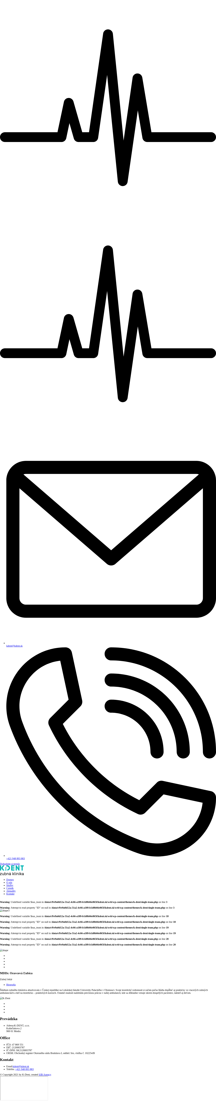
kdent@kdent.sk (14, 646)
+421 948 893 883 (15, 858)
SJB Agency (45, 1074)
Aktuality (11, 891)
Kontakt (10, 893)
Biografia (11, 984)
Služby (9, 885)
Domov (10, 879)
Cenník (10, 888)
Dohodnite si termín (10, 864)
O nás (9, 882)
